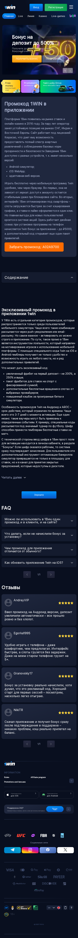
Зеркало (39, 495)
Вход (36, 7)
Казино (43, 16)
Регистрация (55, 7)
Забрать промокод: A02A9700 (34, 247)
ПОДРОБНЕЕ (53, 59)
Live (20, 16)
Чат (55, 809)
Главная (9, 16)
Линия (30, 16)
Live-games (58, 16)
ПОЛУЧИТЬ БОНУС (27, 59)
